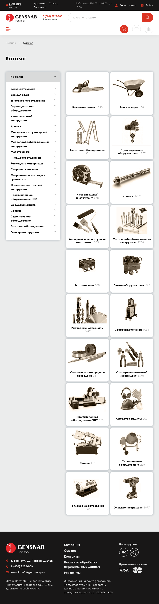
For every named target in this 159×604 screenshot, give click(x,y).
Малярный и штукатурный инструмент (29, 134)
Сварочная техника (24, 169)
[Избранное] (136, 29)
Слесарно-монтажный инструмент (26, 187)
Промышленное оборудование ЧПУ (24, 197)
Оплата (53, 3)
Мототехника (20, 151)
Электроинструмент (25, 232)
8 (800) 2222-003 (52, 16)
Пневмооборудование (26, 157)
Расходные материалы (27, 163)
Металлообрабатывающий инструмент (30, 144)
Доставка (40, 3)
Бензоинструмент (23, 88)
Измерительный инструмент (21, 118)
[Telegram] (134, 552)
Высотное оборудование (28, 100)
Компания (72, 545)
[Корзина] (124, 29)
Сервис (70, 551)
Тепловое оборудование (27, 226)
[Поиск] (147, 17)
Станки (16, 210)
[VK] (123, 552)
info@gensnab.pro (33, 572)
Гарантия (40, 7)
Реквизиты (72, 573)
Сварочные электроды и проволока (28, 177)
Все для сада (20, 94)
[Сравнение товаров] (149, 29)
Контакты (72, 556)
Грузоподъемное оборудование (22, 108)
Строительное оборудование (21, 218)
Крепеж (16, 126)
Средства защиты (23, 204)
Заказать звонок (51, 19)
